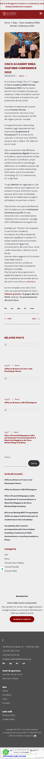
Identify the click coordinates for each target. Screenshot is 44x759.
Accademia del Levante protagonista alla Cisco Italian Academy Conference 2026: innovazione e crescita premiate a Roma (21, 532)
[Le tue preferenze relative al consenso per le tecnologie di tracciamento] (2, 569)
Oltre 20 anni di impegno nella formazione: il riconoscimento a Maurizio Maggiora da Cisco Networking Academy (20, 439)
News (21, 76)
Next (34, 319)
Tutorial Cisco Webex (14, 563)
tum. (32, 308)
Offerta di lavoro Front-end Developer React (18, 370)
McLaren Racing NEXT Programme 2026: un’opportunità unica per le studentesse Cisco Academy (21, 516)
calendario (31, 281)
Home (7, 22)
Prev (10, 319)
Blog (15, 22)
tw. (12, 308)
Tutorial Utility (10, 571)
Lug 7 (6, 432)
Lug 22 (7, 365)
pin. (19, 308)
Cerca (7, 457)
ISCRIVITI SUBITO (22, 619)
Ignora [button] (36, 6)
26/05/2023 (9, 76)
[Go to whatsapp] (6, 752)
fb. (5, 308)
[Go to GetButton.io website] (5, 756)
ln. (25, 308)
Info (6, 554)
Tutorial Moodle (11, 567)
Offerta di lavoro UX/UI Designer (20, 402)
